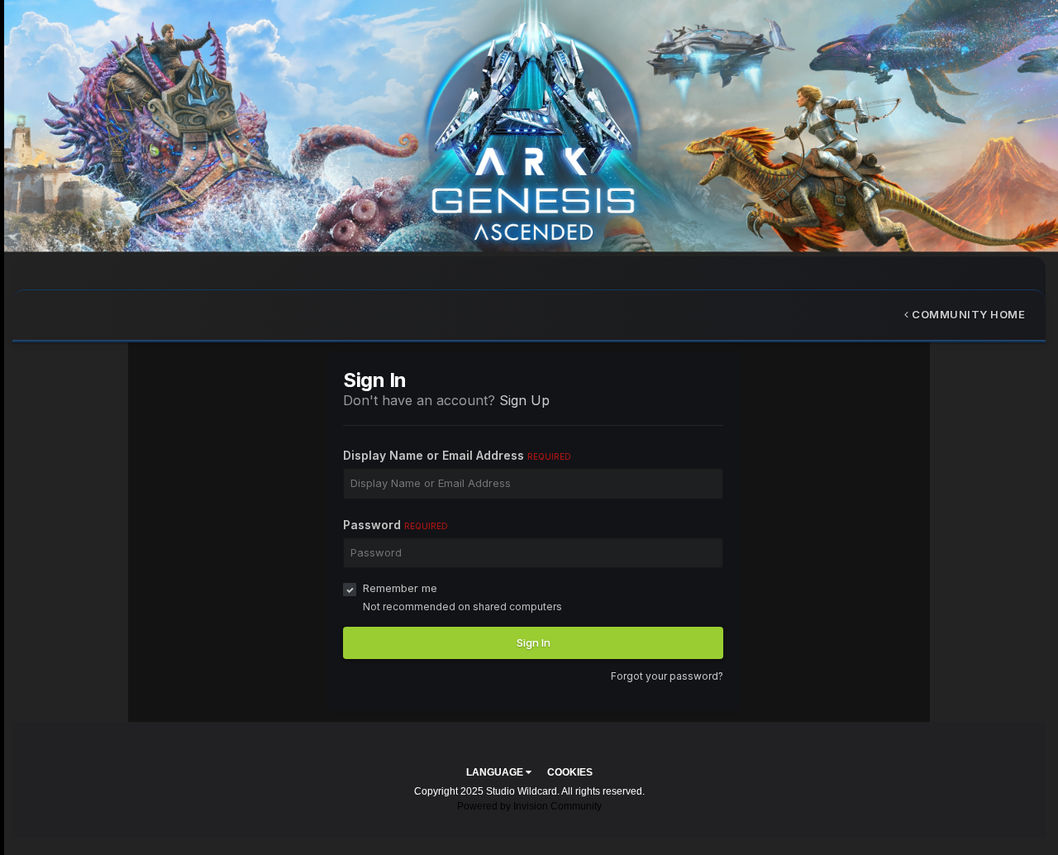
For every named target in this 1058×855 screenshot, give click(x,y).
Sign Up (524, 400)
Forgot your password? (667, 676)
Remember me (400, 588)
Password (395, 525)
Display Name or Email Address (457, 455)
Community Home (967, 314)
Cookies (570, 772)
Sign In (533, 642)
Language (496, 772)
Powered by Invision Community (529, 806)
